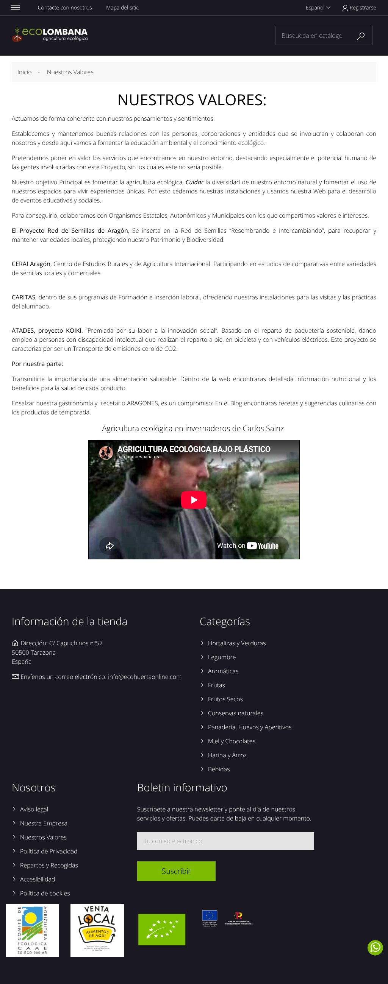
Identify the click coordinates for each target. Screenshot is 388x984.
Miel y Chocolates (231, 741)
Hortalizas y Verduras (237, 643)
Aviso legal (34, 809)
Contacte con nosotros (65, 7)
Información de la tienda (70, 621)
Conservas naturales (235, 713)
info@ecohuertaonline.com (144, 677)
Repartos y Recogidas (49, 865)
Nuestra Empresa (43, 823)
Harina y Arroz (227, 755)
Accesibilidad (37, 879)
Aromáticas (223, 671)
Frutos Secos (225, 699)
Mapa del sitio (122, 7)
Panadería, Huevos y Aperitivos (250, 727)
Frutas (216, 685)
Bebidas (219, 769)
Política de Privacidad (48, 851)
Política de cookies (45, 893)
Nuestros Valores (43, 837)
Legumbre (222, 657)
